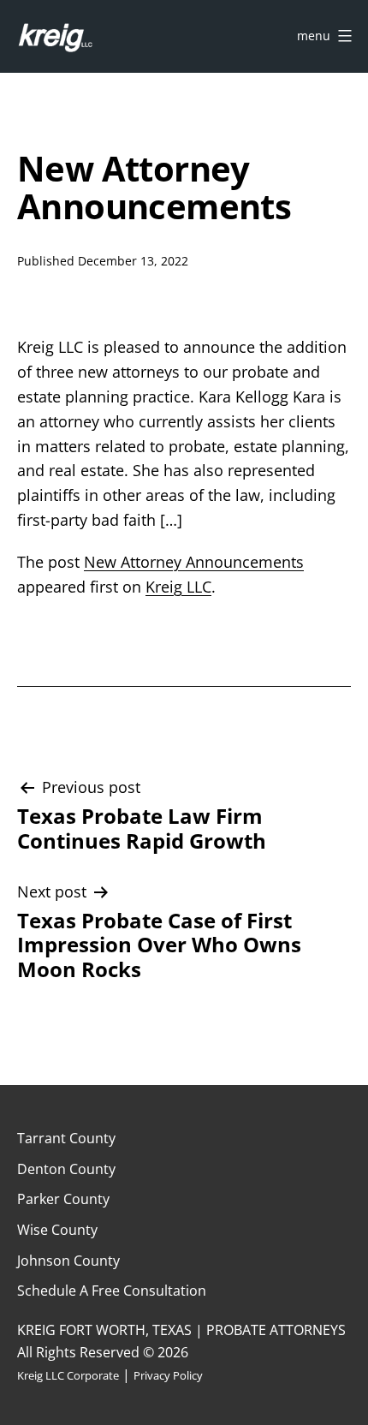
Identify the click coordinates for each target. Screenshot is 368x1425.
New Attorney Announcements (194, 562)
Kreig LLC (178, 586)
